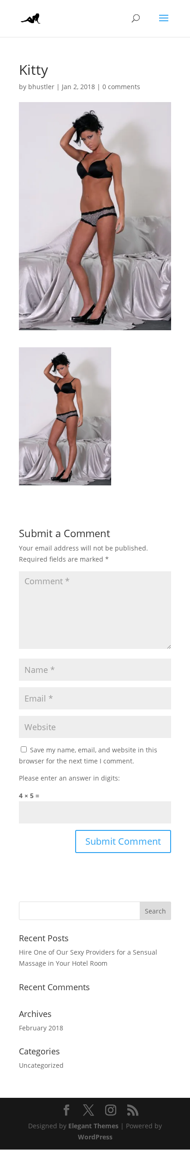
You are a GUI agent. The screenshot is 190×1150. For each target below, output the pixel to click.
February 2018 (41, 1027)
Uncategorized (41, 1065)
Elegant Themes (93, 1125)
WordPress (95, 1136)
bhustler (41, 86)
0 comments (121, 86)
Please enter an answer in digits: (69, 778)
